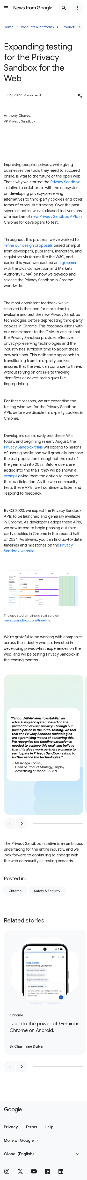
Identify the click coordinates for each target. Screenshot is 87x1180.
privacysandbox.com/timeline (27, 620)
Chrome (15, 891)
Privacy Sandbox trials (23, 447)
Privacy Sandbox (65, 182)
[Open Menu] (6, 7)
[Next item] (22, 823)
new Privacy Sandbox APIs (54, 216)
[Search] (64, 7)
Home (8, 27)
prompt (10, 476)
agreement (69, 262)
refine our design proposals (28, 245)
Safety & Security (47, 891)
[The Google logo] (13, 1110)
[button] (80, 95)
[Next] (79, 27)
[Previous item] (9, 823)
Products (69, 27)
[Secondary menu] (77, 7)
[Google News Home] (33, 7)
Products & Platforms (37, 27)
